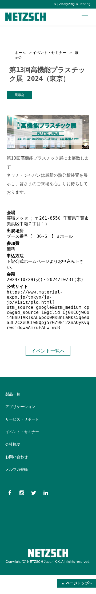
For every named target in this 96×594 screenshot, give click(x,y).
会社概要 (12, 444)
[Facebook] (9, 492)
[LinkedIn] (45, 492)
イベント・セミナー (49, 52)
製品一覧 (12, 394)
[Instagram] (21, 492)
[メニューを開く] (85, 17)
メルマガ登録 (16, 469)
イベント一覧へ (48, 351)
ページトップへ (79, 583)
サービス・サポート (22, 419)
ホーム (20, 52)
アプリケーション (20, 407)
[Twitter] (33, 492)
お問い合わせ (16, 457)
